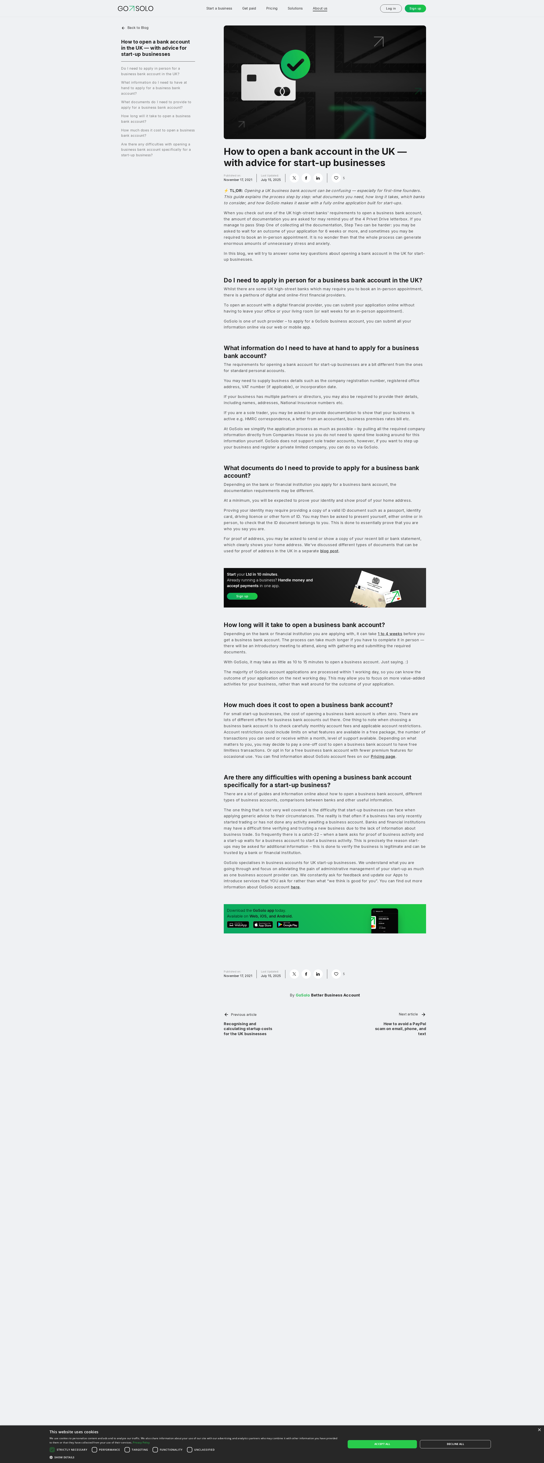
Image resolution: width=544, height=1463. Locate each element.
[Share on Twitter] (294, 178)
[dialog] (272, 1444)
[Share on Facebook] (306, 178)
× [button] (539, 1430)
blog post (329, 551)
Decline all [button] (455, 1444)
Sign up (415, 8)
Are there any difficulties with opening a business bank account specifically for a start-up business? (156, 149)
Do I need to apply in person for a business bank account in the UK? (150, 71)
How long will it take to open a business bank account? (156, 119)
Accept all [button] (382, 1444)
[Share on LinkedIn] (318, 178)
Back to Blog (138, 27)
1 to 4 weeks (390, 633)
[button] (193, 1457)
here (295, 887)
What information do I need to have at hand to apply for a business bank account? (154, 87)
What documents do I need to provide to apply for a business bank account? (156, 105)
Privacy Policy (141, 1442)
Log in (391, 8)
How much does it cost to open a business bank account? (158, 133)
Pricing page (383, 756)
